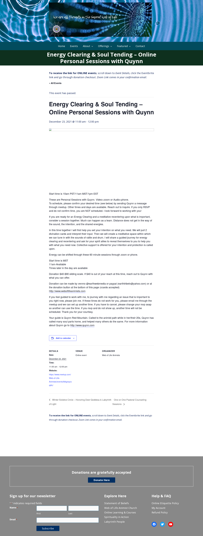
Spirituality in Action (116, 517)
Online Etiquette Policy (165, 503)
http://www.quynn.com (82, 325)
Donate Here (101, 480)
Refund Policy (160, 512)
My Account (158, 508)
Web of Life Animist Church (120, 508)
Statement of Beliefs (116, 503)
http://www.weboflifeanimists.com (67, 291)
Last (70, 513)
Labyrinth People (114, 521)
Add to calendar (63, 338)
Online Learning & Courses (120, 512)
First (38, 513)
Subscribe (48, 528)
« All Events (55, 83)
